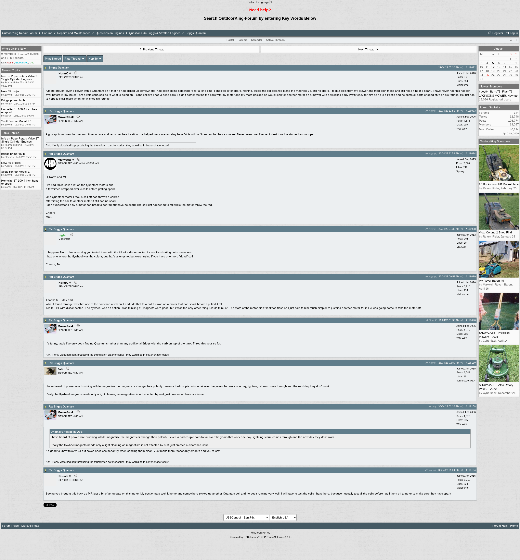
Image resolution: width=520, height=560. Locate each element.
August (498, 48)
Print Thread (53, 58)
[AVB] (50, 374)
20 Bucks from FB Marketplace (499, 184)
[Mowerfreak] (50, 123)
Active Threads (275, 39)
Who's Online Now (14, 48)
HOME (253, 533)
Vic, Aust (461, 246)
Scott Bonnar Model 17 (16, 121)
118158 (471, 406)
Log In (513, 33)
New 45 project (11, 91)
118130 (471, 362)
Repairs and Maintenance (73, 33)
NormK (432, 111)
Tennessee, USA (466, 380)
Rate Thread (72, 58)
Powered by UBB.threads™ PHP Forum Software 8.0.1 (260, 537)
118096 (471, 320)
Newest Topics (11, 70)
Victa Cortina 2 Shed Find (495, 232)
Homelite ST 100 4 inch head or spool (20, 111)
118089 (471, 276)
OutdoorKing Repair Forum (19, 33)
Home (514, 525)
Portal (230, 39)
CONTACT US (263, 533)
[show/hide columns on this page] (516, 40)
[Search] (511, 40)
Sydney (460, 171)
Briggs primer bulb (13, 100)
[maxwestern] (50, 168)
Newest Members (491, 86)
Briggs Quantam (59, 67)
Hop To (94, 58)
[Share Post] (461, 67)
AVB (433, 406)
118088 (471, 229)
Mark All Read (30, 525)
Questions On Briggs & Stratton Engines (154, 33)
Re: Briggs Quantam (61, 111)
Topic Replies (10, 132)
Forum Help (500, 525)
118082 (471, 67)
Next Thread (366, 49)
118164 (471, 470)
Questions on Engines (110, 33)
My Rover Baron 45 (491, 280)
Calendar (256, 39)
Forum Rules (10, 525)
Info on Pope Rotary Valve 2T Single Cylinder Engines (20, 77)
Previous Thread (153, 49)
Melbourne (463, 85)
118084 (471, 153)
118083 (471, 110)
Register (497, 33)
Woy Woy (461, 128)
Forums (47, 33)
